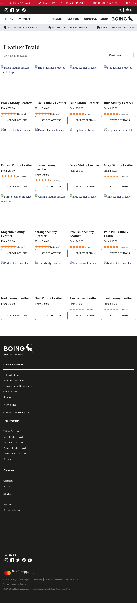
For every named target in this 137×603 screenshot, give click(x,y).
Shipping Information (13, 380)
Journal (6, 486)
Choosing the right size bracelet (18, 386)
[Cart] (129, 10)
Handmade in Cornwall (23, 27)
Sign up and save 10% (105, 3)
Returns (7, 397)
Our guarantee (10, 391)
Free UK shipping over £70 (117, 27)
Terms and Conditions (54, 579)
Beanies (7, 459)
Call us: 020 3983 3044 (16, 412)
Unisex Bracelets (11, 431)
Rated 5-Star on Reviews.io (69, 27)
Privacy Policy (72, 579)
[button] (10, 19)
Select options (17, 120)
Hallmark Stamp (11, 375)
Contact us (8, 481)
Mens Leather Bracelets (14, 437)
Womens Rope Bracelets (14, 453)
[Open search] (120, 10)
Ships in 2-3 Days (19, 3)
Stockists (7, 504)
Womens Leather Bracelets (15, 448)
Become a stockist (11, 510)
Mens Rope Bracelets (13, 442)
